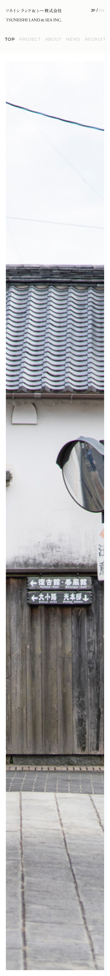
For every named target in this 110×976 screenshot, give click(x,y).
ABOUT (53, 39)
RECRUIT (95, 39)
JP (93, 10)
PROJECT (30, 39)
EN (101, 10)
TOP (10, 39)
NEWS (73, 39)
